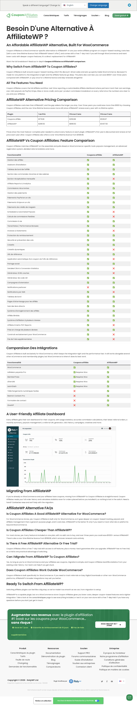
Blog (107, 15)
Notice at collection (43, 701)
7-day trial (111, 597)
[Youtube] (112, 681)
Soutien (95, 15)
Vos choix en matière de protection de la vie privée (75, 700)
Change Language (98, 5)
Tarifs (66, 15)
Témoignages (80, 15)
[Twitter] (102, 681)
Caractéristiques (51, 15)
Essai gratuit (121, 15)
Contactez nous (18, 502)
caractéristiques (39, 597)
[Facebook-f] (107, 681)
